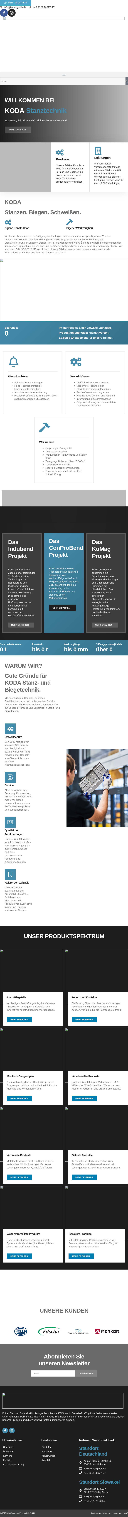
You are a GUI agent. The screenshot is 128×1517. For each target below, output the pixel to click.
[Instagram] (12, 13)
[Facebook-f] (4, 13)
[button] (64, 74)
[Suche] (127, 81)
